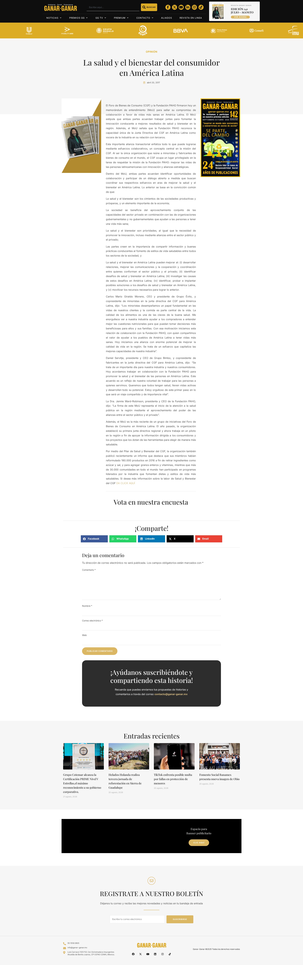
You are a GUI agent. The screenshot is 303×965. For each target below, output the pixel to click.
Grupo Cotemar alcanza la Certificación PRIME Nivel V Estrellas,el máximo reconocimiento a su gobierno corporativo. (82, 783)
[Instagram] (194, 7)
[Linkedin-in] (187, 7)
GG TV (99, 17)
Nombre (87, 606)
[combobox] (113, 7)
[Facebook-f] (167, 7)
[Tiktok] (201, 7)
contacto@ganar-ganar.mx (170, 694)
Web (84, 635)
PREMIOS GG (77, 17)
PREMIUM (119, 17)
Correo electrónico (92, 620)
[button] (94, 538)
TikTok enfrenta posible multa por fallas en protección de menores (173, 779)
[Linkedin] (155, 954)
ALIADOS (166, 17)
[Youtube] (181, 7)
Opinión (151, 51)
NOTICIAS (52, 17)
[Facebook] (133, 954)
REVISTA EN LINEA (191, 17)
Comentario (89, 569)
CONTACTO (143, 17)
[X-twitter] (174, 7)
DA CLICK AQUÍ (125, 483)
